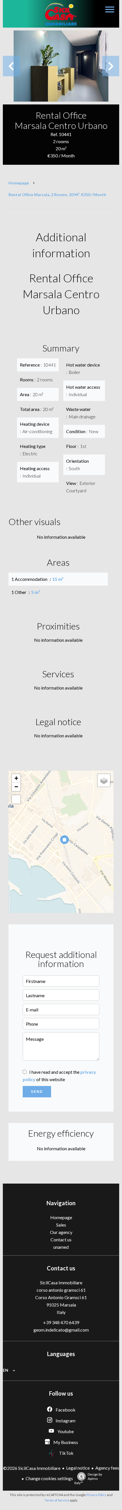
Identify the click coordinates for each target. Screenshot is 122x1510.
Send (37, 1092)
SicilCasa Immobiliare (61, 1282)
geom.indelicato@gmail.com (61, 1329)
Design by (88, 1478)
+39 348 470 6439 (61, 1322)
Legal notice (78, 1467)
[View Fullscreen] (16, 799)
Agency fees (107, 1467)
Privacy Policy (96, 1495)
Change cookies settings (49, 1478)
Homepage (19, 182)
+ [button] (16, 778)
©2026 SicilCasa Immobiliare (31, 1468)
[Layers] (104, 780)
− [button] (16, 786)
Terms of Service (57, 1500)
